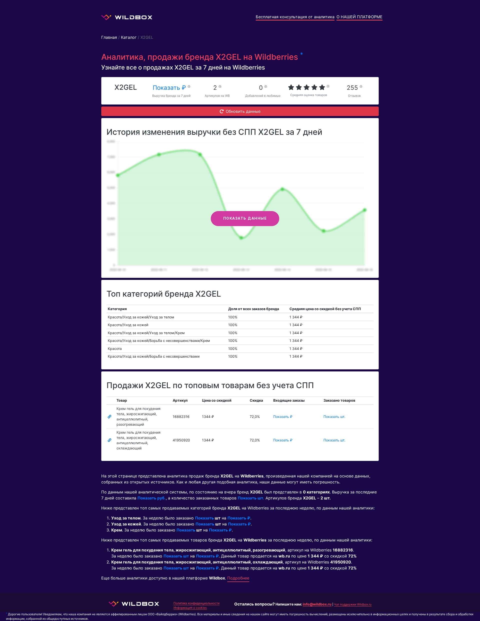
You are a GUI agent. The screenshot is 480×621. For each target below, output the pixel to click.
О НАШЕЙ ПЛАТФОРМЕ (359, 16)
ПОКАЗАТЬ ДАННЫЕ (245, 218)
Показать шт (176, 555)
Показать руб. (152, 497)
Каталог (128, 37)
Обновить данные (243, 111)
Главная (109, 37)
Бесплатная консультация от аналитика (295, 16)
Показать (204, 517)
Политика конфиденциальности (197, 603)
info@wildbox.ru (317, 604)
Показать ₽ (170, 87)
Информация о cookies (190, 607)
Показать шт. (334, 416)
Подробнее (238, 577)
